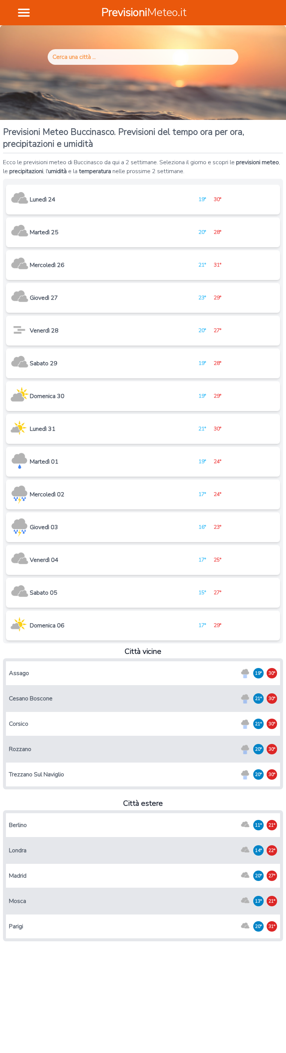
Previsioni (144, 12)
